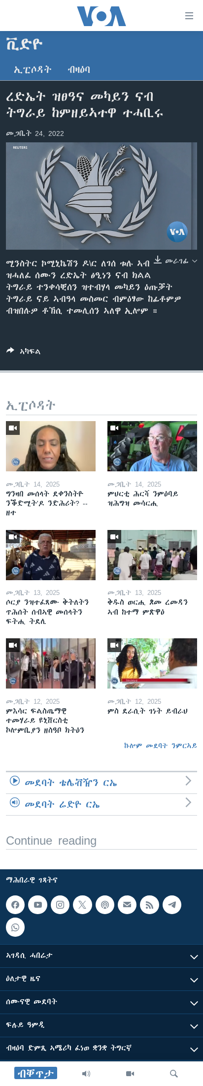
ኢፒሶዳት (33, 69)
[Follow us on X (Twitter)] (82, 904)
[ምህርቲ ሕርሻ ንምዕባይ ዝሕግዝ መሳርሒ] (152, 446)
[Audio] (86, 1073)
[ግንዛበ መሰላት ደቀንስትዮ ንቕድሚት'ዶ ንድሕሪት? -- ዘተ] (51, 446)
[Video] (130, 1073)
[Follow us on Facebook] (15, 904)
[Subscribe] (127, 904)
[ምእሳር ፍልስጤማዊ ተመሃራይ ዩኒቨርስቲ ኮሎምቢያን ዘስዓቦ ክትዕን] (51, 663)
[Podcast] (105, 904)
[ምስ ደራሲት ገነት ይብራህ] (152, 663)
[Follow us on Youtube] (37, 904)
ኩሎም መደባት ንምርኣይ (160, 746)
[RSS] (149, 904)
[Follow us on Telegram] (172, 904)
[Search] (174, 1073)
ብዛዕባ (79, 69)
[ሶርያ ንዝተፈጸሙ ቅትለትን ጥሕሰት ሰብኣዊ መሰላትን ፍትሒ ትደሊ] (51, 555)
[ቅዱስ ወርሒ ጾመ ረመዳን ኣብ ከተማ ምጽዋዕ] (152, 555)
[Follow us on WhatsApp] (15, 927)
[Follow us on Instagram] (60, 904)
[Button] (23, 353)
